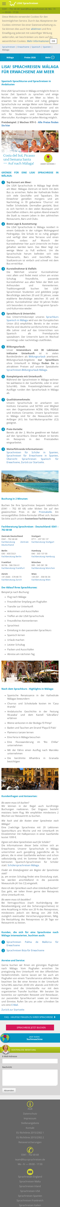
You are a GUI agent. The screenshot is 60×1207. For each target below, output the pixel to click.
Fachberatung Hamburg (43, 556)
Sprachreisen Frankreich (30, 1200)
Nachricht (7, 1067)
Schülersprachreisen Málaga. (23, 865)
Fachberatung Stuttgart (42, 542)
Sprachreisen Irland (30, 1186)
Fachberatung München (43, 568)
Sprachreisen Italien (30, 1205)
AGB (30, 1108)
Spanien (47, 46)
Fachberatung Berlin (11, 556)
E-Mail (14, 1004)
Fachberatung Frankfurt (13, 568)
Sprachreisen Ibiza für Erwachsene (25, 950)
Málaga (10, 57)
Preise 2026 (30, 57)
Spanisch (36, 46)
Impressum (30, 1118)
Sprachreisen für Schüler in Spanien (32, 452)
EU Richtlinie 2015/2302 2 (30, 1137)
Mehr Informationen (38, 41)
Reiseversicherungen (30, 1142)
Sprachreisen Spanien (30, 1195)
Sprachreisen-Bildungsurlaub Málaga (27, 369)
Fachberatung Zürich (11, 579)
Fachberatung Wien (41, 579)
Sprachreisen (8, 46)
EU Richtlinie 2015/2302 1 (30, 1132)
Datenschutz (30, 1113)
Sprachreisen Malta (30, 1181)
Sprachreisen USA (30, 1191)
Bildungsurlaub (37, 356)
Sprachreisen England (30, 1176)
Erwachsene (23, 46)
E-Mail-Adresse (9, 1056)
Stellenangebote (30, 1123)
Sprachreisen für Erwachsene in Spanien (32, 455)
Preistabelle (45, 512)
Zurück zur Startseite (32, 462)
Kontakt (30, 1127)
